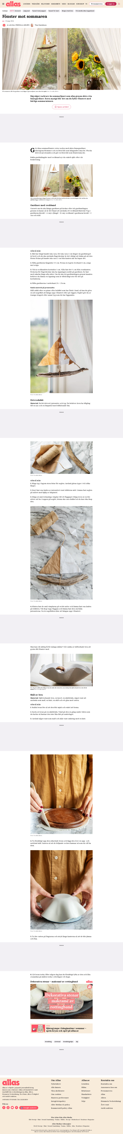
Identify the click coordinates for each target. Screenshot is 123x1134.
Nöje (83, 1101)
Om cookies (56, 1094)
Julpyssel (26, 11)
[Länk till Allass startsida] (13, 4)
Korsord (15, 11)
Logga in (110, 4)
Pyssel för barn (54, 11)
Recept (68, 1119)
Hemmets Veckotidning (111, 1101)
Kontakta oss (106, 1084)
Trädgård (36, 4)
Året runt (105, 1105)
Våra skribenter (57, 1091)
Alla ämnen (56, 1087)
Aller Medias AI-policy (60, 1105)
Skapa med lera (67, 11)
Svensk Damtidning (48, 1119)
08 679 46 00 (85, 1131)
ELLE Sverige (38, 1126)
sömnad (57, 1042)
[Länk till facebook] (3, 1107)
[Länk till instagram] (8, 1107)
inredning (48, 1042)
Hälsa (83, 1087)
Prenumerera (96, 4)
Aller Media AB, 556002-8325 (52, 1131)
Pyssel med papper (39, 11)
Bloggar (71, 4)
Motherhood (75, 1119)
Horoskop (80, 4)
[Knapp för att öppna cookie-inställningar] (119, 4)
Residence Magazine (87, 1119)
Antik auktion (107, 1108)
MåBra (63, 1119)
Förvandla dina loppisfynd (85, 11)
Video (64, 4)
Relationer (45, 4)
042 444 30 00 (55, 1130)
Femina (57, 1119)
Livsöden (26, 4)
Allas (103, 1094)
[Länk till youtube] (12, 1107)
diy (3, 21)
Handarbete (55, 4)
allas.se (90, 1130)
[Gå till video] (89, 981)
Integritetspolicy (58, 1101)
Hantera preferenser (60, 1098)
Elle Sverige (33, 1119)
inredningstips (68, 1042)
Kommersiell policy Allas (61, 1108)
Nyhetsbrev (56, 1084)
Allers (103, 1098)
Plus (87, 4)
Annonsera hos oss (109, 1087)
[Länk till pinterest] (16, 1107)
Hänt (39, 1119)
